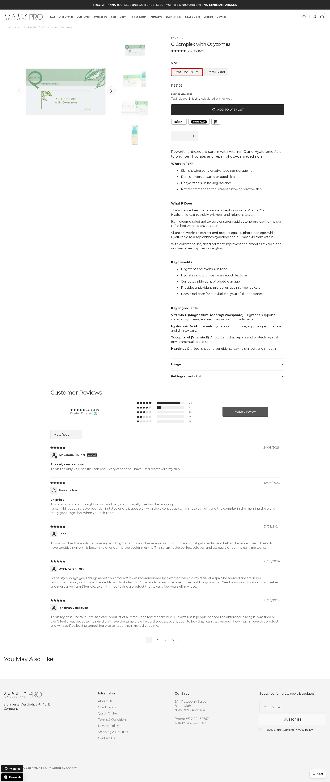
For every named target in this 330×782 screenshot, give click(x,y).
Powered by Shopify (62, 768)
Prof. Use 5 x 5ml (188, 73)
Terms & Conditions (112, 720)
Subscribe (292, 719)
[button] (304, 17)
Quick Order (107, 713)
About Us (105, 701)
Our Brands (107, 707)
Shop (17, 27)
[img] (58, 447)
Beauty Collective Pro (30, 768)
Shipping (195, 98)
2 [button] (157, 640)
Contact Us (106, 738)
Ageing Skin (30, 27)
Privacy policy (304, 729)
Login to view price (181, 93)
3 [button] (165, 640)
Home (7, 27)
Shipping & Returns (113, 732)
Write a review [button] (245, 411)
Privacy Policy (108, 726)
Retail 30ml (217, 73)
